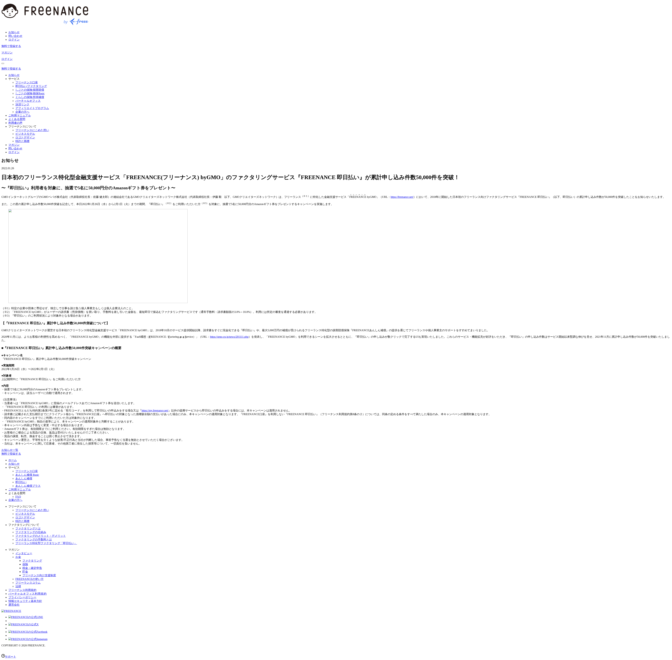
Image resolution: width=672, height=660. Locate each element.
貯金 (25, 571)
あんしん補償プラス (28, 485)
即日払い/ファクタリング (31, 86)
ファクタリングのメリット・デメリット (40, 535)
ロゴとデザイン (25, 137)
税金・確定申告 (32, 567)
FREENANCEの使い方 (29, 579)
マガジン (7, 52)
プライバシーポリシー (22, 597)
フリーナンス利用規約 (22, 590)
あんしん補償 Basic (27, 474)
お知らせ (14, 32)
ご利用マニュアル (19, 115)
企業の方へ (22, 111)
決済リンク (22, 104)
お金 (18, 556)
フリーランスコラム (28, 582)
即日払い (21, 482)
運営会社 (14, 604)
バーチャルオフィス (28, 100)
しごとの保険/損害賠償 (29, 89)
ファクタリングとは (28, 528)
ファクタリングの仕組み (30, 532)
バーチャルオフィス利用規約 (27, 593)
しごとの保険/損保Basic (30, 93)
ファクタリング (32, 560)
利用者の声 (15, 122)
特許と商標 (22, 141)
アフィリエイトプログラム (32, 108)
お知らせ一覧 (9, 450)
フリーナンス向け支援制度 (39, 575)
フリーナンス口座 (26, 82)
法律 (18, 586)
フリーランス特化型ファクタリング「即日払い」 (46, 543)
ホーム (12, 460)
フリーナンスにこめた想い (32, 130)
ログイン (14, 39)
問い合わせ (15, 35)
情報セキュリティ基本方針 (25, 601)
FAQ (18, 496)
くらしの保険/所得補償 (29, 97)
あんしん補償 (23, 478)
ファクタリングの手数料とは (33, 539)
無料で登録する (11, 46)
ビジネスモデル (25, 133)
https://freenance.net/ (402, 196)
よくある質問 (16, 119)
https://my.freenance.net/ (155, 410)
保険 (25, 564)
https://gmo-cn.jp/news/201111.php (229, 336)
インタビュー (23, 553)
